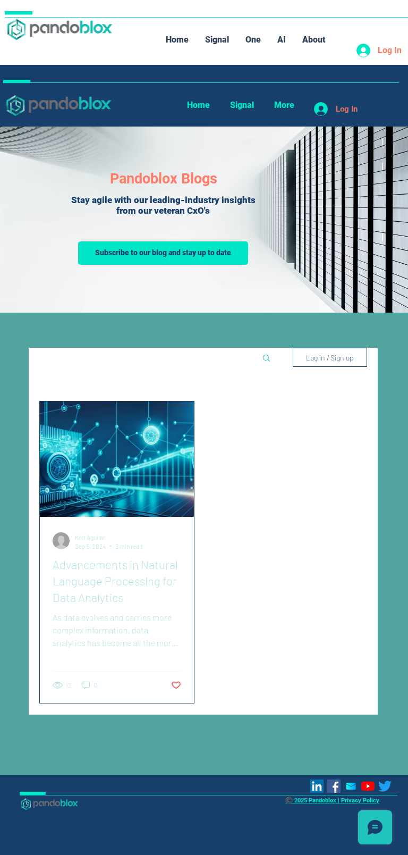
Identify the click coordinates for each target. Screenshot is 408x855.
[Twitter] (385, 786)
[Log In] (359, 50)
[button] (266, 358)
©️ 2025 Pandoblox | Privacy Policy (332, 800)
